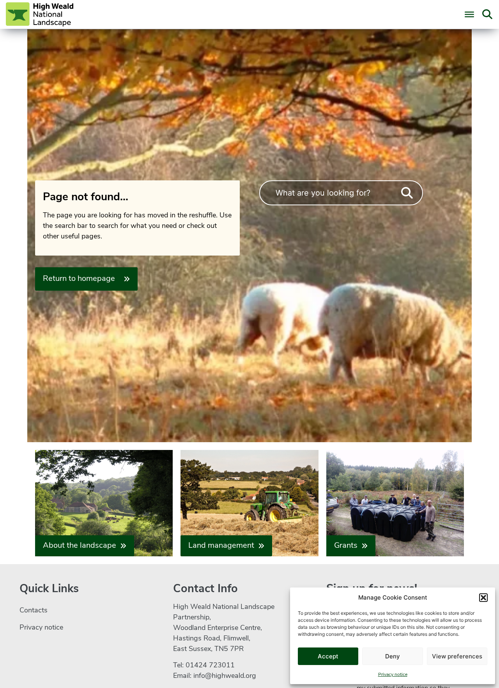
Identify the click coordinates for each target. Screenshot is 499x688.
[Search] (407, 193)
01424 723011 (210, 665)
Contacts (33, 610)
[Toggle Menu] (469, 14)
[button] (483, 598)
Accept (328, 656)
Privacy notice (392, 674)
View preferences (457, 656)
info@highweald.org (224, 676)
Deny (392, 656)
